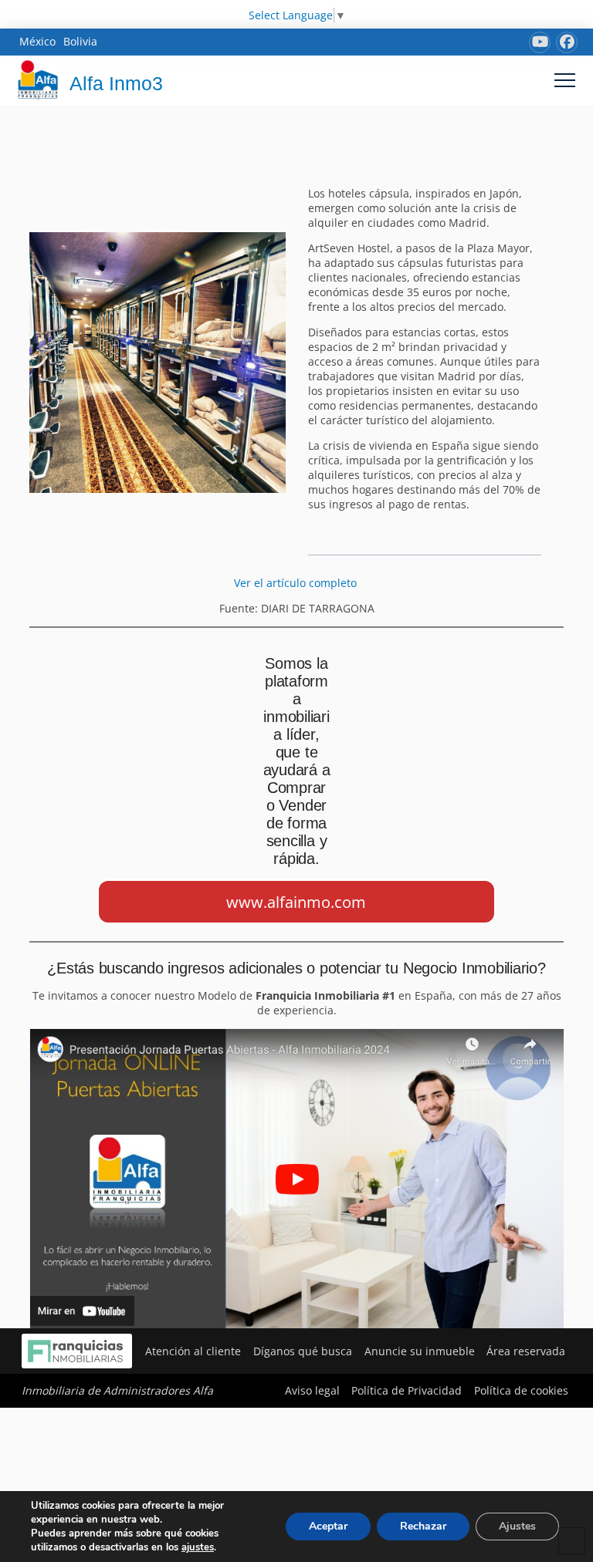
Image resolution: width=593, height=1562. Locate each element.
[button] (564, 79)
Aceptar (328, 1526)
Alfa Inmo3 (116, 83)
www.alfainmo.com (296, 902)
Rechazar (423, 1526)
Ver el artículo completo (297, 582)
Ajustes (517, 1526)
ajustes (197, 1547)
